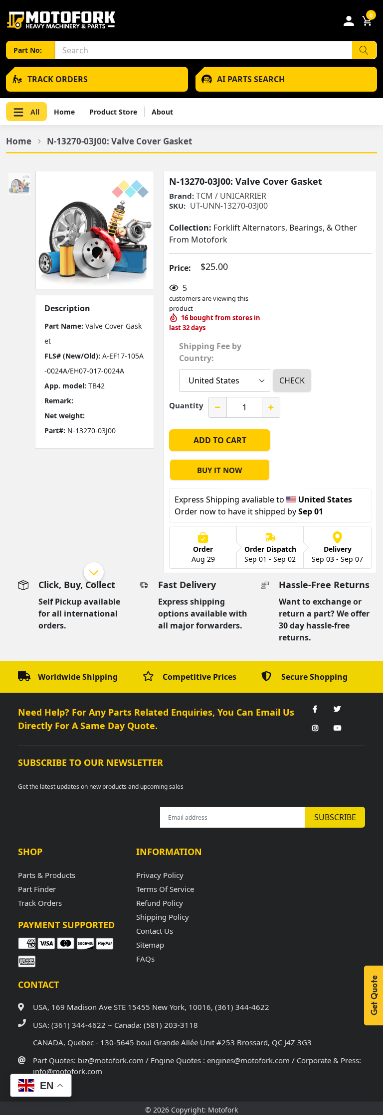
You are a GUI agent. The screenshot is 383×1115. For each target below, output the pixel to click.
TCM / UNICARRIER (231, 195)
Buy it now (219, 470)
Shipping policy (162, 917)
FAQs (145, 959)
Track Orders (40, 903)
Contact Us (154, 931)
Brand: (181, 196)
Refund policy (159, 903)
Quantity (186, 405)
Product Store (113, 112)
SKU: (177, 206)
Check (292, 380)
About (162, 112)
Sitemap (150, 945)
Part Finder (37, 889)
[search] (364, 50)
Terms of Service (165, 889)
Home (64, 112)
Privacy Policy (160, 875)
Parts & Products (46, 875)
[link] (315, 710)
